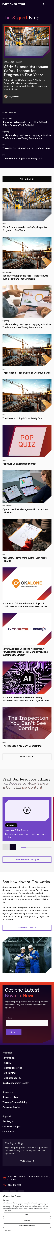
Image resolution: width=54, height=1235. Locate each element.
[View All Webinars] (27, 819)
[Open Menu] (50, 4)
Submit (14, 1032)
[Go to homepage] (14, 4)
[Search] (43, 4)
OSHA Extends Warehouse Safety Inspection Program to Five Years (26, 71)
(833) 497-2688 (14, 1185)
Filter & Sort (25, 179)
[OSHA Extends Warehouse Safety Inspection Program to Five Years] (27, 42)
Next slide (13, 847)
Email (9, 1018)
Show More (25, 757)
